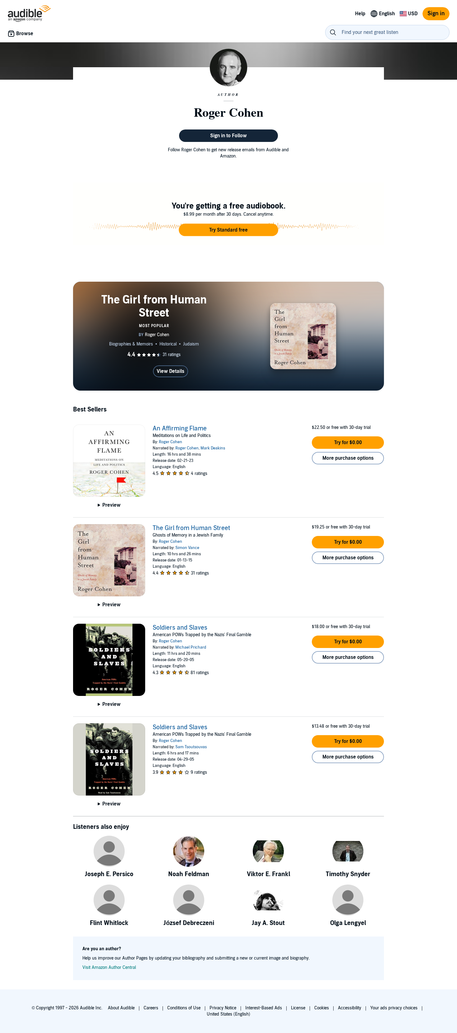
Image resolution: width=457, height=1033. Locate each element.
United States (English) (228, 1014)
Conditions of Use (184, 1008)
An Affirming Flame (180, 428)
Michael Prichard (190, 647)
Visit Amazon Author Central (109, 967)
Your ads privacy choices (394, 1008)
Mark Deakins (213, 448)
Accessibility (349, 1008)
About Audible (121, 1008)
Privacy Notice (223, 1008)
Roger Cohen (170, 441)
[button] (228, 230)
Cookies (321, 1008)
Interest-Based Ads (263, 1008)
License (298, 1008)
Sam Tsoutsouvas (191, 746)
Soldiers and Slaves (180, 628)
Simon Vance (187, 547)
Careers (151, 1008)
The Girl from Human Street (191, 528)
